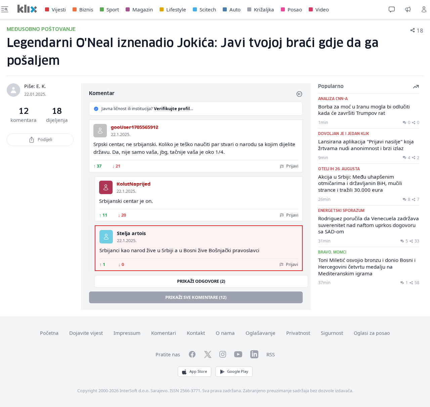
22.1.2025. (120, 134)
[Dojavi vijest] (408, 9)
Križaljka (264, 9)
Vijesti (59, 9)
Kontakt (196, 332)
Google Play (237, 371)
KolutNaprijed (133, 184)
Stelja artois (131, 233)
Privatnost (298, 332)
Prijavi (291, 166)
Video (322, 9)
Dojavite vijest (86, 332)
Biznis (86, 9)
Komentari (163, 332)
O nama (225, 332)
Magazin (142, 9)
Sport (112, 9)
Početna (49, 333)
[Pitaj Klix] (392, 9)
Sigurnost (332, 332)
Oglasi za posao (372, 333)
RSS (270, 354)
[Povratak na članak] (299, 94)
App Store (198, 371)
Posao (295, 9)
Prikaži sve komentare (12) (195, 297)
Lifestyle (176, 9)
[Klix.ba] (27, 9)
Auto (235, 9)
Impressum (127, 332)
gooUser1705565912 (134, 127)
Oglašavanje (260, 332)
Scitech (208, 9)
